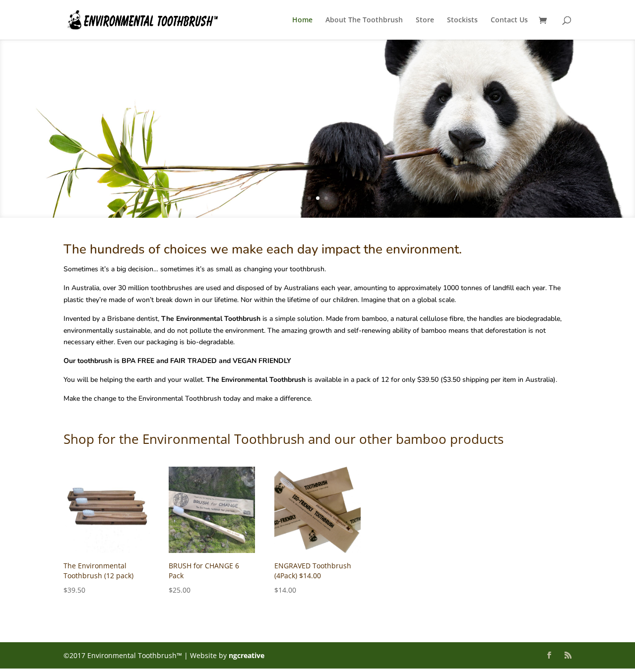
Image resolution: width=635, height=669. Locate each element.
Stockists (462, 20)
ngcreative (246, 655)
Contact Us (509, 20)
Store (425, 20)
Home (302, 20)
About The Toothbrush (364, 20)
